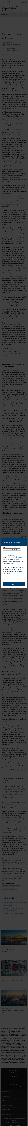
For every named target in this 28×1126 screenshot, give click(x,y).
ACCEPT (14, 584)
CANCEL (14, 578)
